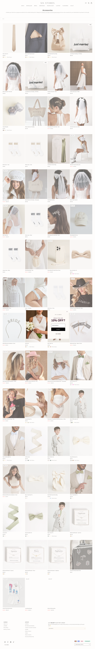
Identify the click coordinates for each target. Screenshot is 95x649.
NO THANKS (58, 333)
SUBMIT (58, 329)
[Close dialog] (67, 311)
